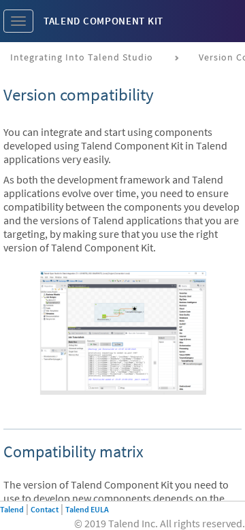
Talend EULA (87, 509)
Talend (12, 509)
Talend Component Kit (103, 20)
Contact (45, 509)
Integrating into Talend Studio (81, 57)
